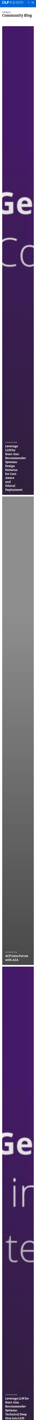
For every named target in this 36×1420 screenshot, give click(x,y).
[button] (33, 2)
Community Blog (11, 442)
